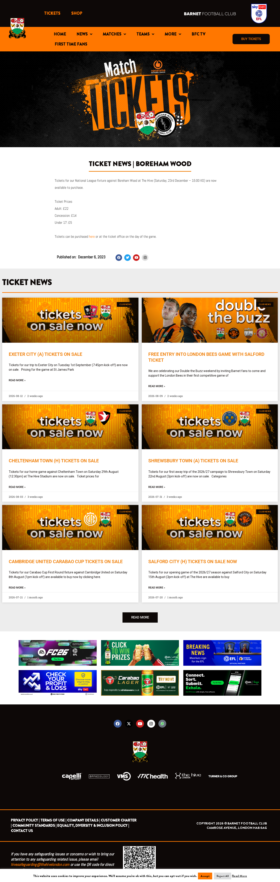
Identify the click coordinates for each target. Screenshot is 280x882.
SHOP (76, 13)
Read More (239, 875)
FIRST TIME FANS (71, 44)
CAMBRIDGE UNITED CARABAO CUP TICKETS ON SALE (66, 561)
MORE (171, 34)
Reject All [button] (223, 876)
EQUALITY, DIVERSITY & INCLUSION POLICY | (93, 825)
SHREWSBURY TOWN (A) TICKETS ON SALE (193, 460)
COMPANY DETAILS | (83, 820)
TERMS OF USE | (53, 820)
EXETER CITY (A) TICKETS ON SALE (45, 354)
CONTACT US (22, 830)
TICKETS (52, 13)
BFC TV (198, 34)
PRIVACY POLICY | (25, 820)
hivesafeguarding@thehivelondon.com (40, 864)
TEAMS (143, 34)
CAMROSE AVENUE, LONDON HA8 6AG (237, 827)
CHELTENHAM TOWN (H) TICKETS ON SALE (54, 460)
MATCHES (112, 34)
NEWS (82, 34)
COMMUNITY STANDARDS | (34, 825)
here (92, 236)
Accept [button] (205, 876)
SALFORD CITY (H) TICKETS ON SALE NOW (192, 561)
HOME (60, 34)
